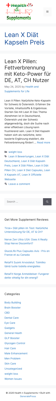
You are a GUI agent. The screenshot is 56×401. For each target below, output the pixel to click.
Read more (43, 142)
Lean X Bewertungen (21, 156)
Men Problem (12, 358)
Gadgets (9, 327)
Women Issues (13, 378)
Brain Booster (12, 307)
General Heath (13, 333)
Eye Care (9, 322)
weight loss (15, 151)
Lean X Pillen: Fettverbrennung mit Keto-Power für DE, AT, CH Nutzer (27, 70)
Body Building (12, 302)
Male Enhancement (15, 353)
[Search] (47, 201)
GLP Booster (12, 338)
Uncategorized (13, 368)
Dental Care (11, 317)
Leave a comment (19, 183)
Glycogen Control (14, 343)
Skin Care (10, 363)
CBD (7, 312)
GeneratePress (28, 396)
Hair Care (10, 348)
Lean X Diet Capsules (30, 170)
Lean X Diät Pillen (22, 165)
